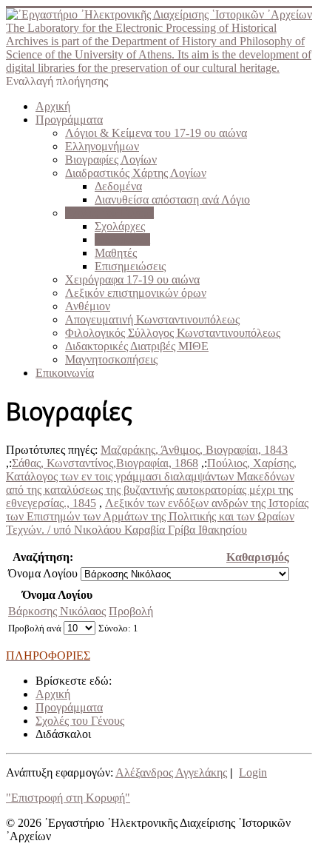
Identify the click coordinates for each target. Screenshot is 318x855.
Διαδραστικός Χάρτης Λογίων (135, 173)
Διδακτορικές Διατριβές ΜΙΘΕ (137, 346)
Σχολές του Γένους (109, 213)
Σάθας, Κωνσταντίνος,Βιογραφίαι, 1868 (105, 463)
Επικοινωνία (64, 372)
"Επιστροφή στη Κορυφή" (68, 797)
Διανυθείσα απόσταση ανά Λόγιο (172, 199)
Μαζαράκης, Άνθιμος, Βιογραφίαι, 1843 (194, 449)
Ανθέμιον (87, 306)
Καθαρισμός (257, 557)
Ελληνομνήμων (102, 146)
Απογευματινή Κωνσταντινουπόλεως (152, 319)
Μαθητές (116, 253)
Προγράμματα (69, 119)
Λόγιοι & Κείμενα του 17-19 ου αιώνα (156, 133)
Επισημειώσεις (130, 266)
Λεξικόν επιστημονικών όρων (135, 292)
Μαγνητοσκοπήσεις (111, 359)
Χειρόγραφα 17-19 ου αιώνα (132, 279)
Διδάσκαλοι (122, 239)
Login (253, 772)
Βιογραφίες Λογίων (111, 159)
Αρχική (52, 106)
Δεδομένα (118, 186)
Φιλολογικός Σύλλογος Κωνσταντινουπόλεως (172, 332)
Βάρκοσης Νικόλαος (57, 611)
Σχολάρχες (120, 226)
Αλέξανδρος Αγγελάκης (171, 772)
